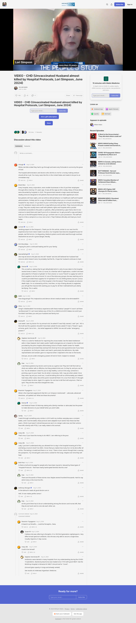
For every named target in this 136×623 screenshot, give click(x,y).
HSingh (20, 164)
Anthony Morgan (24, 488)
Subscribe (119, 4)
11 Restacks (38, 132)
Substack (58, 619)
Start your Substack (63, 614)
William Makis (23, 87)
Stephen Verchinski (28, 338)
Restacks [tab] (27, 146)
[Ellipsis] (82, 164)
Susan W (28, 531)
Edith (20, 296)
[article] (106, 137)
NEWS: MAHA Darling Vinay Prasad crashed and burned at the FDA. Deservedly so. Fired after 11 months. (109, 145)
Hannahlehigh (23, 254)
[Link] (11, 103)
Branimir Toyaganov (25, 390)
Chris (20, 306)
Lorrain (20, 227)
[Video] (9, 37)
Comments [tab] (18, 146)
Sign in (129, 4)
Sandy (20, 416)
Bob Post (21, 462)
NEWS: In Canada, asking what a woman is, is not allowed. (109, 163)
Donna (20, 321)
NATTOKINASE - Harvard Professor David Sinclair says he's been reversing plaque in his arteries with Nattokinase (109, 172)
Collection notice (81, 609)
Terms (73, 609)
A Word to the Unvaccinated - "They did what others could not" (110, 135)
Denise (24, 266)
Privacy (67, 609)
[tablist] (22, 146)
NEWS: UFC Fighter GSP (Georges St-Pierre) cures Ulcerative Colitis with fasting (108, 190)
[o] (93, 136)
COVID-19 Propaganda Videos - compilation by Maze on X (109, 154)
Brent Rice (21, 185)
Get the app (78, 614)
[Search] (107, 4)
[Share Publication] (111, 4)
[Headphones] (9, 42)
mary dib (21, 433)
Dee (23, 363)
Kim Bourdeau (23, 244)
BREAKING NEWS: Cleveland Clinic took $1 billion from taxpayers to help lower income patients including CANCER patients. (109, 199)
